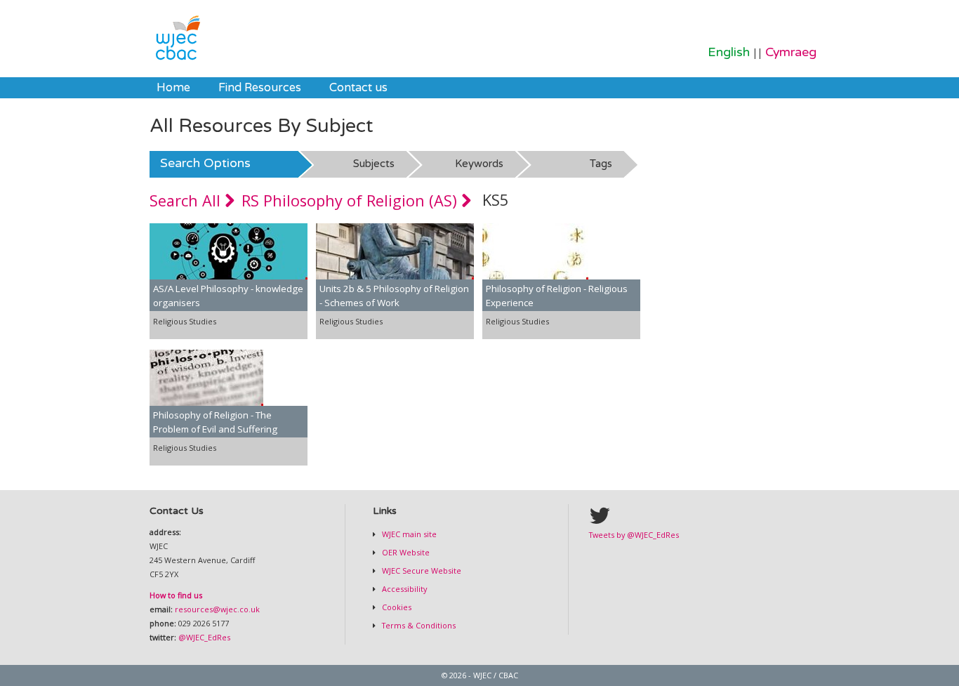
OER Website (405, 552)
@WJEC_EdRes (204, 637)
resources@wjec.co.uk (217, 609)
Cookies (395, 607)
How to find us (176, 595)
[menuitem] (173, 87)
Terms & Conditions (418, 625)
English (729, 52)
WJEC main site (408, 534)
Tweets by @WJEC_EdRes (634, 534)
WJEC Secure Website (420, 570)
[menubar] (272, 87)
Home (173, 88)
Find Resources (259, 88)
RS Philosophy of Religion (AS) (351, 200)
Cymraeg (790, 52)
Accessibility (403, 588)
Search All (187, 200)
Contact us (358, 88)
